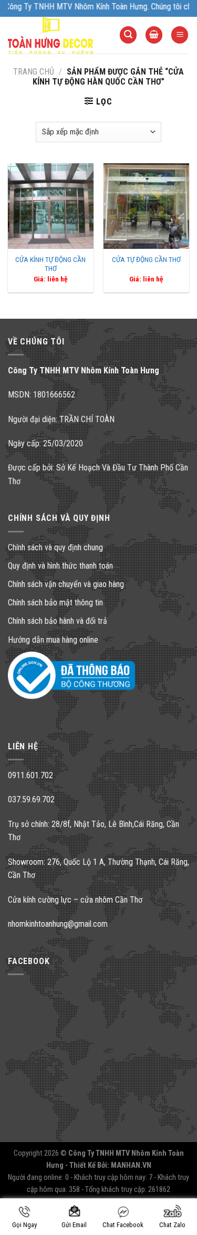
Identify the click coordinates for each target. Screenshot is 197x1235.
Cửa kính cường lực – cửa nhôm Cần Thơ (75, 900)
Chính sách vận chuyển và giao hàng (66, 584)
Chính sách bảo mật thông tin (55, 603)
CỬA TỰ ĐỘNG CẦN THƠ (146, 259)
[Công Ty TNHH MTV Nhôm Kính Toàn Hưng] (55, 35)
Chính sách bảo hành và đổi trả (57, 621)
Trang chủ (33, 72)
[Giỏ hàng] (154, 35)
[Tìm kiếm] (128, 35)
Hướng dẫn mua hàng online (53, 640)
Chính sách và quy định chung (55, 547)
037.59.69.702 (31, 799)
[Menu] (179, 35)
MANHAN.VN (131, 1165)
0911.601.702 (30, 775)
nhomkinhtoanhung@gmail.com (58, 924)
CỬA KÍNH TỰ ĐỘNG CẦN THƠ (50, 264)
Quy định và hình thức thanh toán (60, 566)
